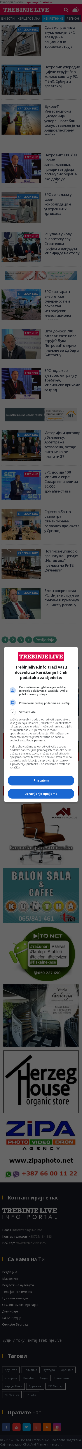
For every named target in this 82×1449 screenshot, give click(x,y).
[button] (41, 712)
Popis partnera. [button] (36, 740)
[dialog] (41, 724)
